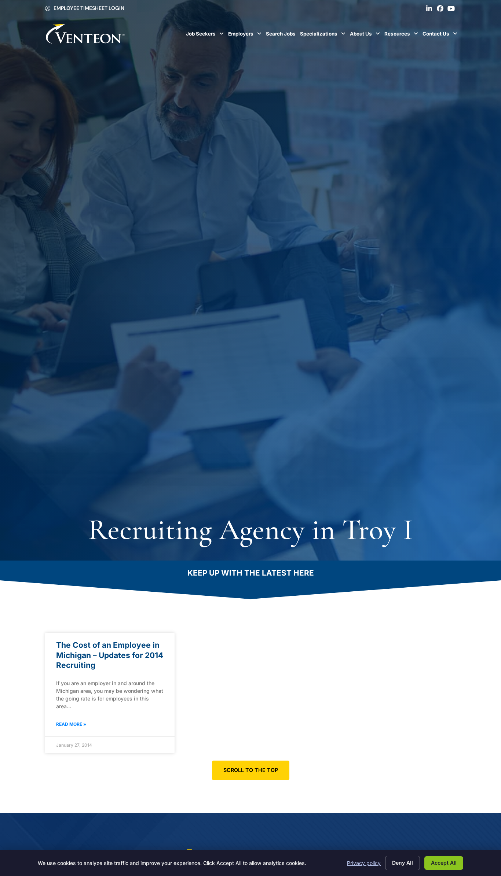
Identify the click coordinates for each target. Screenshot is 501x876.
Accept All (444, 863)
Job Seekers (206, 35)
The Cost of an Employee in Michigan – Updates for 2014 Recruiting (109, 655)
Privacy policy (364, 863)
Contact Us (441, 35)
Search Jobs (282, 35)
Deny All (402, 863)
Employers (246, 35)
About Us (366, 35)
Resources (402, 35)
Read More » (71, 724)
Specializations (324, 35)
